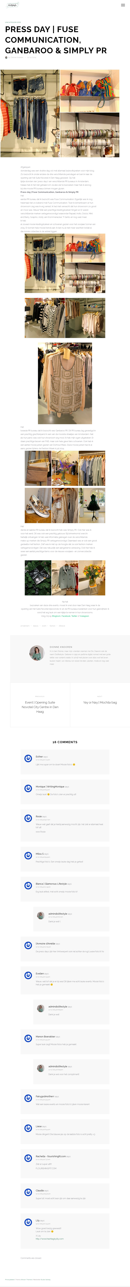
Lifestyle (62, 626)
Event (44, 626)
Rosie (39, 816)
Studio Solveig (45, 1279)
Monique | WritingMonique (50, 786)
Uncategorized (13, 22)
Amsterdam (25, 626)
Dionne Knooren (17, 57)
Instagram (84, 615)
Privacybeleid (9, 1279)
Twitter (74, 615)
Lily (38, 1220)
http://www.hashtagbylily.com (50, 1239)
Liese (39, 1126)
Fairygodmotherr (45, 1096)
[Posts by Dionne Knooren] (6, 57)
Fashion (52, 626)
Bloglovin (56, 615)
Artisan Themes (26, 1279)
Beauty (35, 626)
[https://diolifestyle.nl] (51, 669)
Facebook (66, 615)
